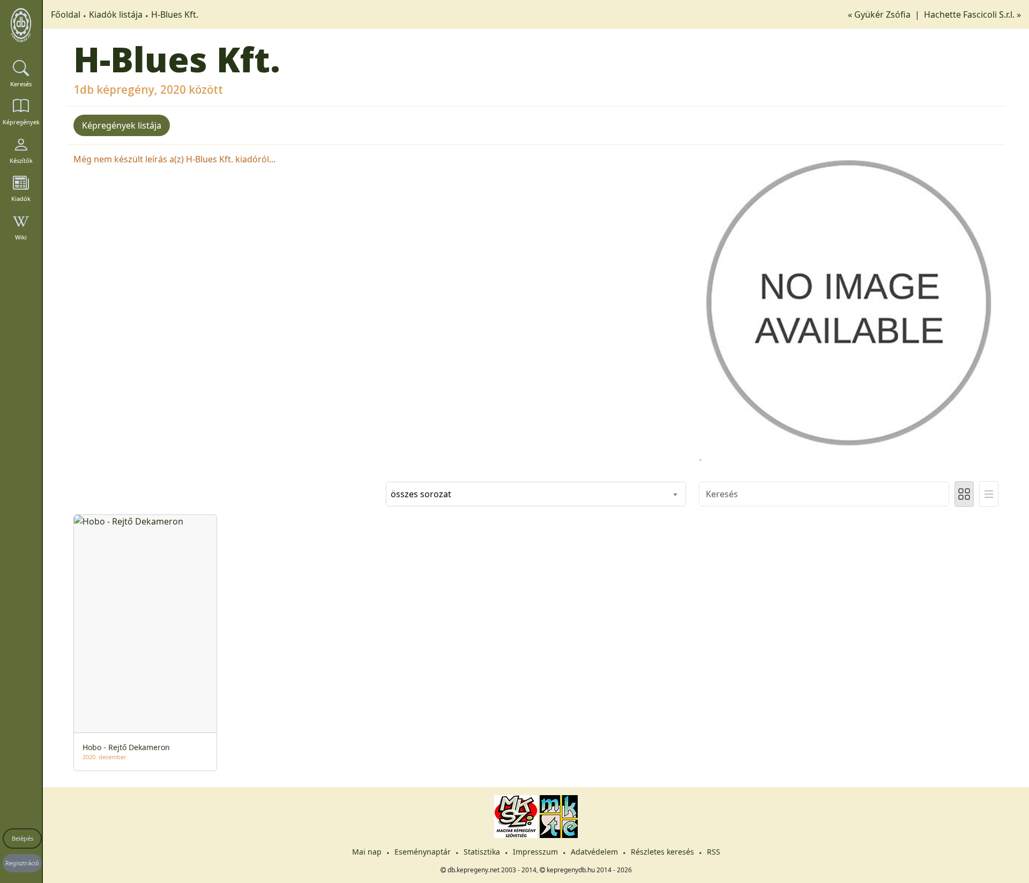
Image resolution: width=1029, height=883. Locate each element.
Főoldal (65, 14)
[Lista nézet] (988, 494)
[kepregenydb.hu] (20, 25)
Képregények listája (121, 125)
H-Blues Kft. (174, 14)
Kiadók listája (116, 14)
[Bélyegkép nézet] (964, 494)
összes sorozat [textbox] (421, 494)
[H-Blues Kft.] (848, 302)
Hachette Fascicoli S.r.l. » (972, 14)
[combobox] (535, 494)
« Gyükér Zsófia (880, 14)
